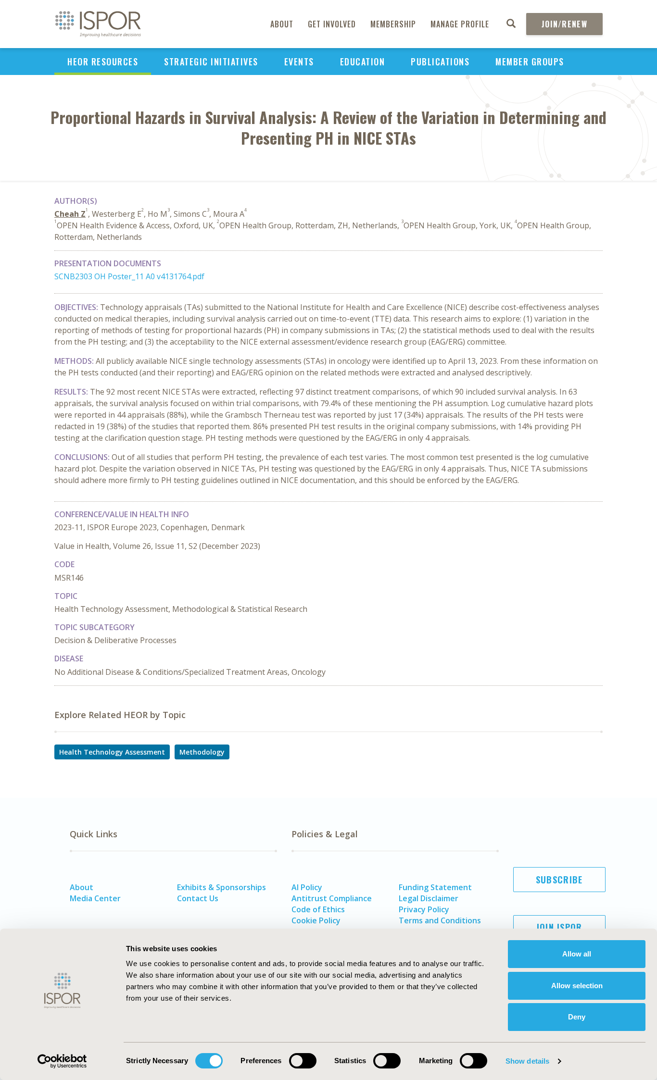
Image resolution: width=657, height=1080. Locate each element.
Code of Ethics (318, 909)
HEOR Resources (102, 61)
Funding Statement (435, 887)
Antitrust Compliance (331, 898)
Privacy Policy (424, 909)
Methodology (202, 752)
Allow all (576, 954)
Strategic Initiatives (211, 61)
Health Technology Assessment (112, 752)
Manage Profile (459, 24)
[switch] (302, 1060)
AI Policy (306, 887)
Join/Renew (564, 24)
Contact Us (197, 898)
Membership (393, 24)
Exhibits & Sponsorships (221, 887)
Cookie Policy (316, 920)
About (281, 24)
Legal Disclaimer (428, 898)
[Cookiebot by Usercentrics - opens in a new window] (62, 1061)
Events (299, 61)
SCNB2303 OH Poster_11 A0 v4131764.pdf (129, 276)
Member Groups (529, 61)
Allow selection (577, 985)
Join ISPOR (559, 927)
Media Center (95, 898)
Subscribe (559, 879)
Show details (527, 1061)
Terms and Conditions (440, 920)
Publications (440, 61)
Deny (576, 1017)
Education (362, 61)
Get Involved (332, 24)
